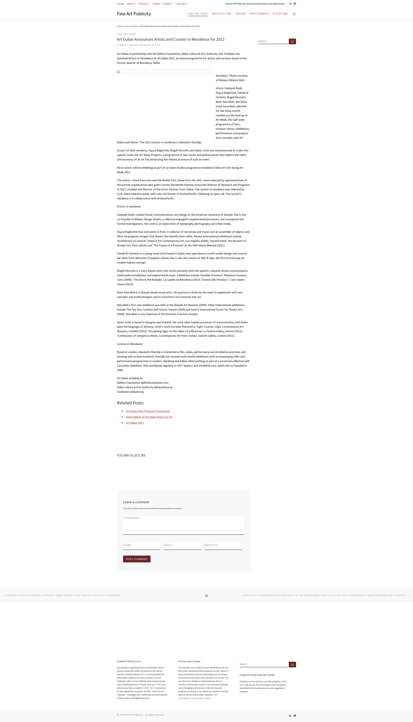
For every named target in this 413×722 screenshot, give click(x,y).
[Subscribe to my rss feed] (290, 3)
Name (127, 545)
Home (120, 26)
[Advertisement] (277, 99)
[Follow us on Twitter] (295, 3)
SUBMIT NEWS (149, 688)
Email (168, 545)
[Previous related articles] (238, 464)
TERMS (158, 684)
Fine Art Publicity (134, 714)
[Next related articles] (246, 464)
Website (211, 545)
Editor (123, 45)
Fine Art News (131, 26)
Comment (131, 517)
